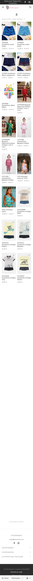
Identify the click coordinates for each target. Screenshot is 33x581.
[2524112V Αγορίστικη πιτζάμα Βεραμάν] (24, 230)
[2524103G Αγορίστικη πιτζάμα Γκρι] (9, 263)
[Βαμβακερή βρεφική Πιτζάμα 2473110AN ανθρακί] (9, 296)
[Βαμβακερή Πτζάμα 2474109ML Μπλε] (24, 296)
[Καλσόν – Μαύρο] (9, 471)
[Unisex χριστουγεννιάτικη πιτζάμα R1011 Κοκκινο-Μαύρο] (24, 366)
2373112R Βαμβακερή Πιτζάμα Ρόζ (21, 349)
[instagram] (29, 2)
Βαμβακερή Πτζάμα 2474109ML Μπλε (24, 310)
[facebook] (25, 2)
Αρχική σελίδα (6, 19)
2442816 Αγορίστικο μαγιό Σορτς (8, 44)
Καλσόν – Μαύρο (7, 483)
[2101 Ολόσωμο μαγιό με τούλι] (24, 163)
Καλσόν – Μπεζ (22, 478)
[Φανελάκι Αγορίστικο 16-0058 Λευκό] (9, 437)
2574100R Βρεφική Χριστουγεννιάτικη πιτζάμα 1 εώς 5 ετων (23, 107)
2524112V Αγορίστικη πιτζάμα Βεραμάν (24, 244)
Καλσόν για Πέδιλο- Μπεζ (24, 451)
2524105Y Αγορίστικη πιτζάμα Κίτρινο (24, 277)
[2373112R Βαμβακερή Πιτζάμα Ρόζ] (24, 332)
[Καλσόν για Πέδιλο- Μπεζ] (24, 438)
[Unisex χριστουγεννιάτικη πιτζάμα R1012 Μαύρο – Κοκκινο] (9, 368)
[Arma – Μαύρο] (9, 500)
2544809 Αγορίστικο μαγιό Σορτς (23, 44)
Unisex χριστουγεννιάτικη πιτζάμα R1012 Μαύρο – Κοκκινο (8, 383)
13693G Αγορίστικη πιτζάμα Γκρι (8, 422)
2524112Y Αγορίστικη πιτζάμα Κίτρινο (8, 244)
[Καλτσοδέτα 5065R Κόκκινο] (24, 405)
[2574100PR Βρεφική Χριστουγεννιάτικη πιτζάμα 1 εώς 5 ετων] (9, 126)
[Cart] (30, 7)
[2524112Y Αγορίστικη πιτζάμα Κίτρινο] (9, 230)
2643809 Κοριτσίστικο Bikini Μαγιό (8, 105)
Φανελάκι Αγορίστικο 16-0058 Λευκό (7, 450)
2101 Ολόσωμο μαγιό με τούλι (22, 177)
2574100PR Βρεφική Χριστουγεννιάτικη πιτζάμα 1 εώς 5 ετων (8, 143)
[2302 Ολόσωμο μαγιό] (9, 196)
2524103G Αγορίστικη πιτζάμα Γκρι (8, 277)
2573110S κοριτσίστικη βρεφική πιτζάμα (7, 178)
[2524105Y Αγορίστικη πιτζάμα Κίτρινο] (24, 263)
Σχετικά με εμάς (16, 572)
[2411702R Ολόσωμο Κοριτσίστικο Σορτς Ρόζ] (9, 329)
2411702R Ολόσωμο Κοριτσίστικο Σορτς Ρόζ (9, 344)
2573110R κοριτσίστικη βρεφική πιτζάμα (23, 141)
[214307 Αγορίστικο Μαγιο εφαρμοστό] (24, 61)
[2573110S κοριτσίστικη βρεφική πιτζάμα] (9, 163)
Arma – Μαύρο (7, 510)
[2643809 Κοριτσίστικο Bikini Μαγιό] (9, 91)
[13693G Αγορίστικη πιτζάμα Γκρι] (9, 406)
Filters (6, 578)
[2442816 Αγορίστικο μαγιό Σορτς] (9, 31)
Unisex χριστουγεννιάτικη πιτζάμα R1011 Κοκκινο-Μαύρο (23, 380)
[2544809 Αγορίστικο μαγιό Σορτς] (24, 31)
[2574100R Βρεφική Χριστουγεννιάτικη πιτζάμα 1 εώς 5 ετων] (24, 92)
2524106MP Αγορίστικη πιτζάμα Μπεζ (24, 211)
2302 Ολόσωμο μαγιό (7, 210)
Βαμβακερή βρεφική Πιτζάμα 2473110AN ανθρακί (9, 311)
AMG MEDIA (25, 569)
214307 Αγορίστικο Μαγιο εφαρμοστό (24, 74)
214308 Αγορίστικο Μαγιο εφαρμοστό (8, 74)
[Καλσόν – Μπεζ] (24, 469)
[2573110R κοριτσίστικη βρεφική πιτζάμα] (24, 126)
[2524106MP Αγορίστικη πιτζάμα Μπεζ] (24, 196)
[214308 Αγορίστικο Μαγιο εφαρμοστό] (9, 61)
